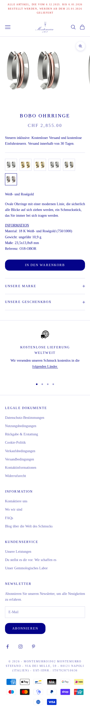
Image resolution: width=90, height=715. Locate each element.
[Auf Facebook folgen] (7, 646)
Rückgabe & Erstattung (21, 434)
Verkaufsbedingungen (20, 451)
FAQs (9, 518)
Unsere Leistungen (18, 551)
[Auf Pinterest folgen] (33, 646)
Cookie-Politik (15, 442)
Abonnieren (25, 628)
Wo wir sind (13, 509)
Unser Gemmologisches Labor (26, 568)
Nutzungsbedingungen (20, 426)
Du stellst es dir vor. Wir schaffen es (30, 560)
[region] (45, 353)
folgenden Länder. (45, 366)
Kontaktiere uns (16, 501)
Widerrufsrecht (15, 476)
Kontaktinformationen (20, 467)
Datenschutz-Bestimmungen (24, 418)
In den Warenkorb (45, 265)
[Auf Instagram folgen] (20, 646)
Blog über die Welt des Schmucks (28, 526)
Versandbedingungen (19, 459)
